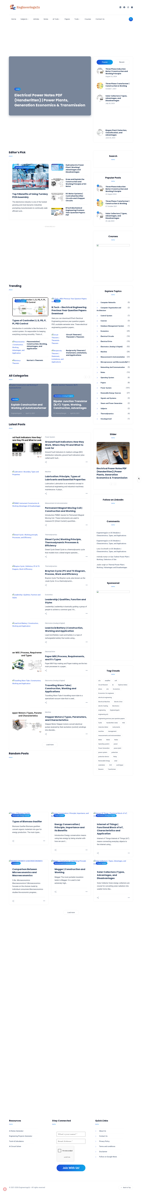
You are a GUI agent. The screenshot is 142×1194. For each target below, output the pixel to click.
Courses (88, 19)
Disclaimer (103, 1152)
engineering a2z (103, 714)
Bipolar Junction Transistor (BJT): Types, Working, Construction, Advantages (70, 405)
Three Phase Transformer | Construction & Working (117, 84)
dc (113, 685)
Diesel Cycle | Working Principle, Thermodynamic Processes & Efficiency (63, 542)
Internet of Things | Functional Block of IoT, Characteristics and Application (110, 829)
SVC (110, 765)
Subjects (24, 19)
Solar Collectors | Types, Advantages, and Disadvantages (116, 98)
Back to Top (127, 1187)
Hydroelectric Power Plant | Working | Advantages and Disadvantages (75, 168)
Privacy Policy (104, 1141)
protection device (103, 756)
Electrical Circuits (107, 336)
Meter (100, 740)
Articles (36, 19)
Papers (67, 19)
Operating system (103, 744)
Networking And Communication (113, 367)
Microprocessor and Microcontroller (114, 362)
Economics (49, 595)
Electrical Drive (50, 651)
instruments (116, 727)
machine (101, 731)
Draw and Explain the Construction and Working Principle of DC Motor (76, 182)
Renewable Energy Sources (111, 393)
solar (115, 761)
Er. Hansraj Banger (59, 413)
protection (114, 752)
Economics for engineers (106, 693)
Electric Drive (118, 701)
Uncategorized (106, 419)
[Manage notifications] (5, 1189)
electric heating (103, 706)
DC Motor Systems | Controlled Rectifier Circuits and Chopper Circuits (75, 197)
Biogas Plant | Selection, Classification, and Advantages (116, 132)
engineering (102, 710)
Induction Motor (103, 727)
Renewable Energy (104, 761)
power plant (117, 748)
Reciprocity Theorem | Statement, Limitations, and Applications (76, 352)
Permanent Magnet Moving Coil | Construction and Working (63, 509)
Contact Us (100, 19)
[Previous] (85, 377)
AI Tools (56, 19)
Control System (20, 301)
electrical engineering (105, 697)
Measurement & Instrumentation (56, 503)
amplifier (107, 680)
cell (116, 680)
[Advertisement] (71, 39)
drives (100, 689)
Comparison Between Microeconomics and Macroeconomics (24, 872)
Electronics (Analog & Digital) (25, 167)
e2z (107, 689)
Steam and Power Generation (111, 403)
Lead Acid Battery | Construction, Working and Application (64, 629)
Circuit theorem (103, 685)
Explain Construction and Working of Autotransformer (28, 406)
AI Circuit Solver (15, 1146)
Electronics (115, 706)
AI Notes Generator (16, 1131)
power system (102, 752)
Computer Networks (108, 302)
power (116, 744)
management (112, 731)
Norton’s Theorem (35, 360)
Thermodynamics (51, 535)
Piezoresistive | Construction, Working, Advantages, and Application (37, 345)
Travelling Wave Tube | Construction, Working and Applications (60, 688)
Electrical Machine (104, 701)
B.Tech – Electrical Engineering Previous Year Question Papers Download (69, 310)
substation (101, 765)
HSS (123, 723)
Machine (15, 399)
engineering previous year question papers (111, 718)
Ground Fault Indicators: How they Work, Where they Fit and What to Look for (64, 445)
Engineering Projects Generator (20, 1136)
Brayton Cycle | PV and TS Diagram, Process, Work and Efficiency (65, 572)
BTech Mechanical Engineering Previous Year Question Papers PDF (75, 211)
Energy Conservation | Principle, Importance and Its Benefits (70, 827)
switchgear (119, 765)
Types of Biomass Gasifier (27, 821)
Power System (50, 437)
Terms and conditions (107, 1146)
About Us (102, 1131)
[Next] (89, 377)
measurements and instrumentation (109, 735)
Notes (46, 19)
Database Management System (112, 326)
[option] (29, 400)
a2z (99, 680)
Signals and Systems (108, 398)
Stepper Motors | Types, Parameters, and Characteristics (66, 718)
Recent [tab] (121, 62)
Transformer (112, 769)
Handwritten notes (112, 723)
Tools (76, 19)
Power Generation (103, 748)
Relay (115, 756)
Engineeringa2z (16, 413)
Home (13, 19)
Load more (50, 745)
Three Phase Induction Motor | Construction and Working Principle (117, 71)
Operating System (107, 378)
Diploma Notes (122, 685)
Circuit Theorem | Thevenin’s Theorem (75, 335)
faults (100, 723)
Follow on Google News (108, 1157)
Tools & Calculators (16, 1141)
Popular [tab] (105, 62)
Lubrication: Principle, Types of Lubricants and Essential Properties (65, 478)
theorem (101, 769)
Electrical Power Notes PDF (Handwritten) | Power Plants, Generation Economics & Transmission (49, 100)
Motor (108, 740)
